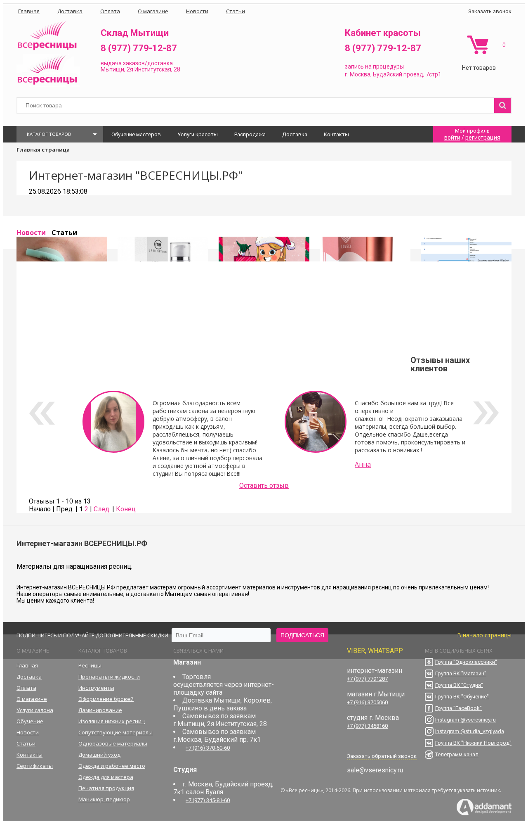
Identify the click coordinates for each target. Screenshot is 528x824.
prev (42, 413)
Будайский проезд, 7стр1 (407, 74)
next (486, 413)
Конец (126, 509)
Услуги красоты (197, 134)
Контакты (336, 134)
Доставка (294, 134)
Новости (31, 232)
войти (452, 137)
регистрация (482, 137)
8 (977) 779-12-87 (139, 48)
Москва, (361, 74)
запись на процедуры (374, 66)
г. (347, 74)
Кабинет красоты (383, 33)
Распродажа (250, 134)
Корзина (477, 45)
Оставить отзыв (264, 485)
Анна (363, 464)
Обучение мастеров (136, 134)
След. (102, 509)
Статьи (64, 232)
